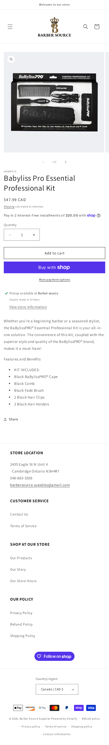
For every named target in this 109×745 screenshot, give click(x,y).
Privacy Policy (21, 613)
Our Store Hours (23, 581)
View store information (28, 307)
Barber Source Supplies (35, 718)
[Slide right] (65, 162)
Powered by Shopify (64, 718)
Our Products (21, 558)
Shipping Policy (22, 635)
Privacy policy (31, 726)
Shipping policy (81, 726)
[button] (10, 26)
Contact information (56, 734)
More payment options (54, 279)
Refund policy (91, 718)
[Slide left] (43, 162)
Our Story (18, 569)
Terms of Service (23, 526)
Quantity (10, 225)
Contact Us (19, 514)
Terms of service (55, 726)
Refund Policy (21, 624)
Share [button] (13, 419)
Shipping (9, 206)
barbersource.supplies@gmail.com (40, 484)
